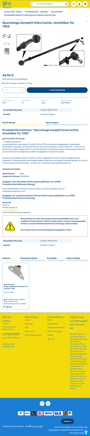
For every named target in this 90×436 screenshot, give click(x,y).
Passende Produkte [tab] (28, 258)
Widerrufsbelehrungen (33, 335)
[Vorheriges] (17, 50)
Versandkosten (52, 324)
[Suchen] (66, 4)
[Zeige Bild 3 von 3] (55, 65)
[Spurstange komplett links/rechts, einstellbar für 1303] (50, 50)
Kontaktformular (8, 347)
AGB (26, 328)
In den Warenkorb (57, 90)
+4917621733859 (11, 334)
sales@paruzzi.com (9, 210)
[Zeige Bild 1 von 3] (45, 65)
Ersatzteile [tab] (52, 258)
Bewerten (19, 20)
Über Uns (50, 339)
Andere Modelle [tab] (73, 258)
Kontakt (50, 335)
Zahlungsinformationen (56, 328)
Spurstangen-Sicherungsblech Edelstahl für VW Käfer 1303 (16, 286)
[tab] (23, 123)
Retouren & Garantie (55, 331)
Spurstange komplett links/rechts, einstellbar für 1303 (30, 15)
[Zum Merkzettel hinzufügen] (82, 38)
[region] (45, 50)
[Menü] (73, 4)
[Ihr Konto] (79, 4)
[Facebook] (42, 403)
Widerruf (67, 421)
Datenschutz (30, 331)
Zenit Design (38, 426)
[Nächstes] (83, 50)
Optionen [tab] (6, 258)
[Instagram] (48, 403)
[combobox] (49, 4)
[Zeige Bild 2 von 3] (50, 65)
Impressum (29, 324)
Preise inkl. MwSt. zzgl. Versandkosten (15, 79)
